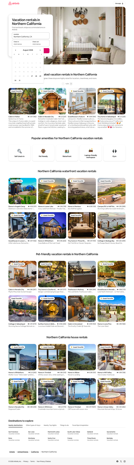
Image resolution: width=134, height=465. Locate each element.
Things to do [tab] (64, 425)
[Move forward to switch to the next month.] (40, 50)
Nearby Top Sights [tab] (50, 425)
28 (36, 76)
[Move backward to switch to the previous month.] (15, 50)
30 (15, 80)
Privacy (25, 461)
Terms (32, 461)
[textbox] (21, 44)
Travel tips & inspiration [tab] (80, 425)
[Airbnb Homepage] (13, 3)
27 (32, 76)
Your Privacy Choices (44, 461)
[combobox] (31, 36)
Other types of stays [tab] (33, 425)
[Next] (71, 83)
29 (40, 76)
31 (19, 80)
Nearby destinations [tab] (15, 425)
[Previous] (63, 83)
